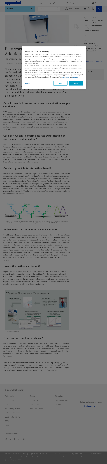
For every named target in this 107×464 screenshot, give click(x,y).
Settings (27, 83)
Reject (60, 83)
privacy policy (65, 77)
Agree (76, 83)
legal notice (75, 77)
